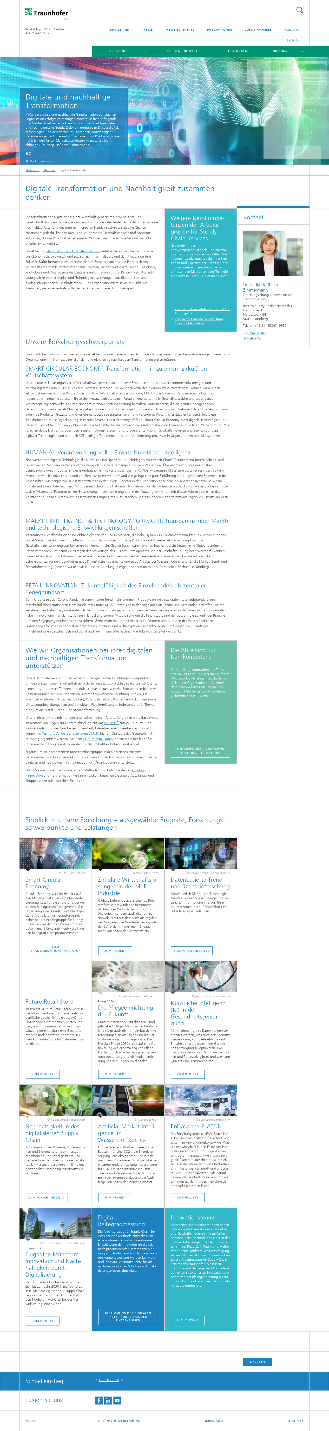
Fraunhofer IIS (109, 1380)
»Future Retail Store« (98, 739)
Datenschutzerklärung (119, 1421)
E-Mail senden (257, 333)
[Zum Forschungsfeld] (201, 854)
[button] (26, 153)
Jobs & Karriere (258, 29)
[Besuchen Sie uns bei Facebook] (99, 1400)
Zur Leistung (188, 1320)
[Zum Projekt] (128, 854)
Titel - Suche (299, 10)
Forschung (118, 51)
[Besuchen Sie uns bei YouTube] (117, 1400)
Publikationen (219, 29)
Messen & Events (180, 29)
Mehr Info (254, 338)
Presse (147, 29)
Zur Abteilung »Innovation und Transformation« (201, 751)
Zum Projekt (115, 950)
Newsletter (119, 29)
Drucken (257, 1361)
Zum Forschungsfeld (192, 950)
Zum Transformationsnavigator (55, 948)
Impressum (214, 1421)
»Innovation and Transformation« (73, 251)
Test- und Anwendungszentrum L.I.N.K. (70, 734)
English (293, 40)
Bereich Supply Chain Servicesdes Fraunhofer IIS (44, 31)
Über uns (279, 51)
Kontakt (292, 29)
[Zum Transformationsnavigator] (56, 854)
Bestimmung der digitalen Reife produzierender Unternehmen (128, 1316)
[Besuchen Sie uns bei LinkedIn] (108, 1400)
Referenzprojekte (182, 51)
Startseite (32, 170)
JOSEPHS (111, 723)
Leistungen (238, 51)
